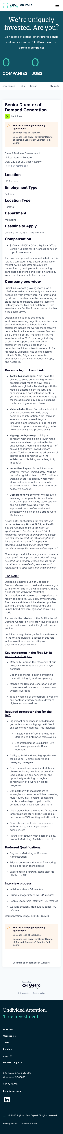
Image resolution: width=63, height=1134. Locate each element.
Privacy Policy (10, 1123)
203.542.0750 (10, 1084)
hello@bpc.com (12, 1091)
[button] (57, 5)
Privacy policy (24, 993)
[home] (17, 5)
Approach (8, 1029)
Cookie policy (39, 993)
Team (6, 1042)
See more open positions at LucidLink (31, 962)
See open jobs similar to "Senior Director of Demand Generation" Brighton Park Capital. (33, 140)
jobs (22, 86)
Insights (7, 1049)
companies (8, 86)
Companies (9, 1035)
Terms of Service (29, 1123)
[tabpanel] (31, 599)
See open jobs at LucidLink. (27, 132)
